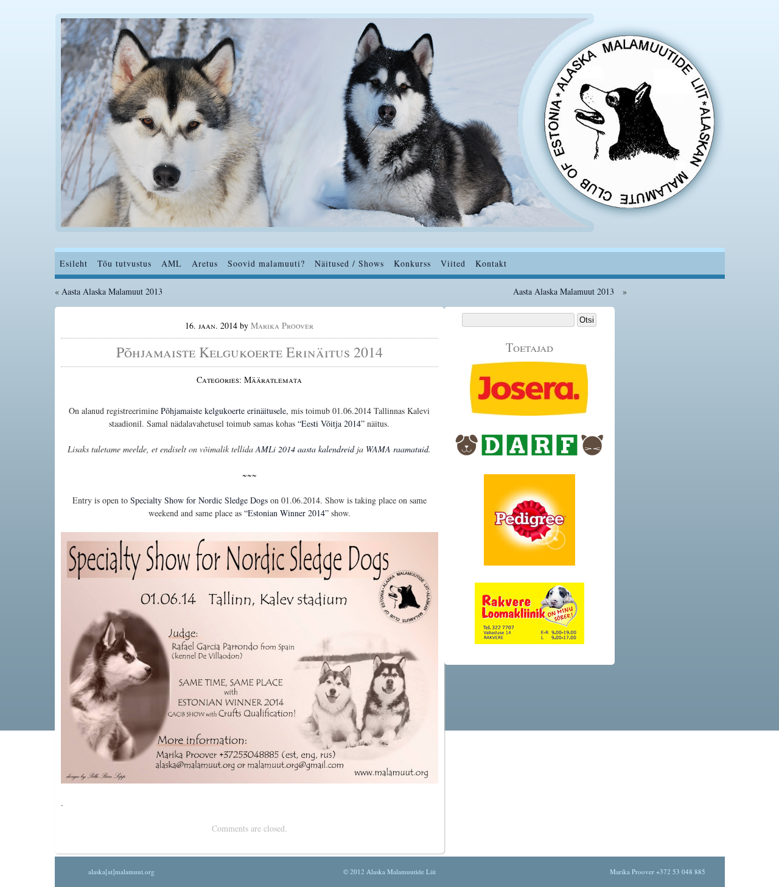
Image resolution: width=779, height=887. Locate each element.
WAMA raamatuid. (398, 449)
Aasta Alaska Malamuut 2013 (111, 291)
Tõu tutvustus (124, 263)
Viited (453, 263)
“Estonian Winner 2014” (287, 513)
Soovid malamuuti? (266, 263)
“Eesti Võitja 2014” (332, 423)
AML (171, 263)
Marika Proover (282, 325)
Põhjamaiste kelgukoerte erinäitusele (223, 410)
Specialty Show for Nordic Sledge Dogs (199, 500)
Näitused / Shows (349, 263)
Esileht (74, 263)
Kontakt (491, 263)
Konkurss (412, 263)
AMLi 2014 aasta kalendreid (305, 449)
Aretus (205, 263)
